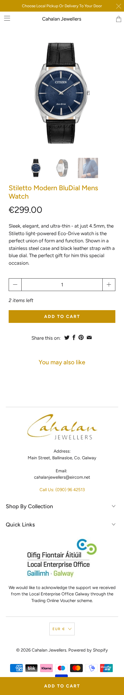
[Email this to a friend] (89, 337)
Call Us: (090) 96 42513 (62, 489)
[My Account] (5, 18)
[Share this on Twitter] (66, 337)
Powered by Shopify (88, 650)
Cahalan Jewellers (61, 19)
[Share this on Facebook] (74, 337)
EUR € (58, 629)
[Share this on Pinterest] (81, 337)
